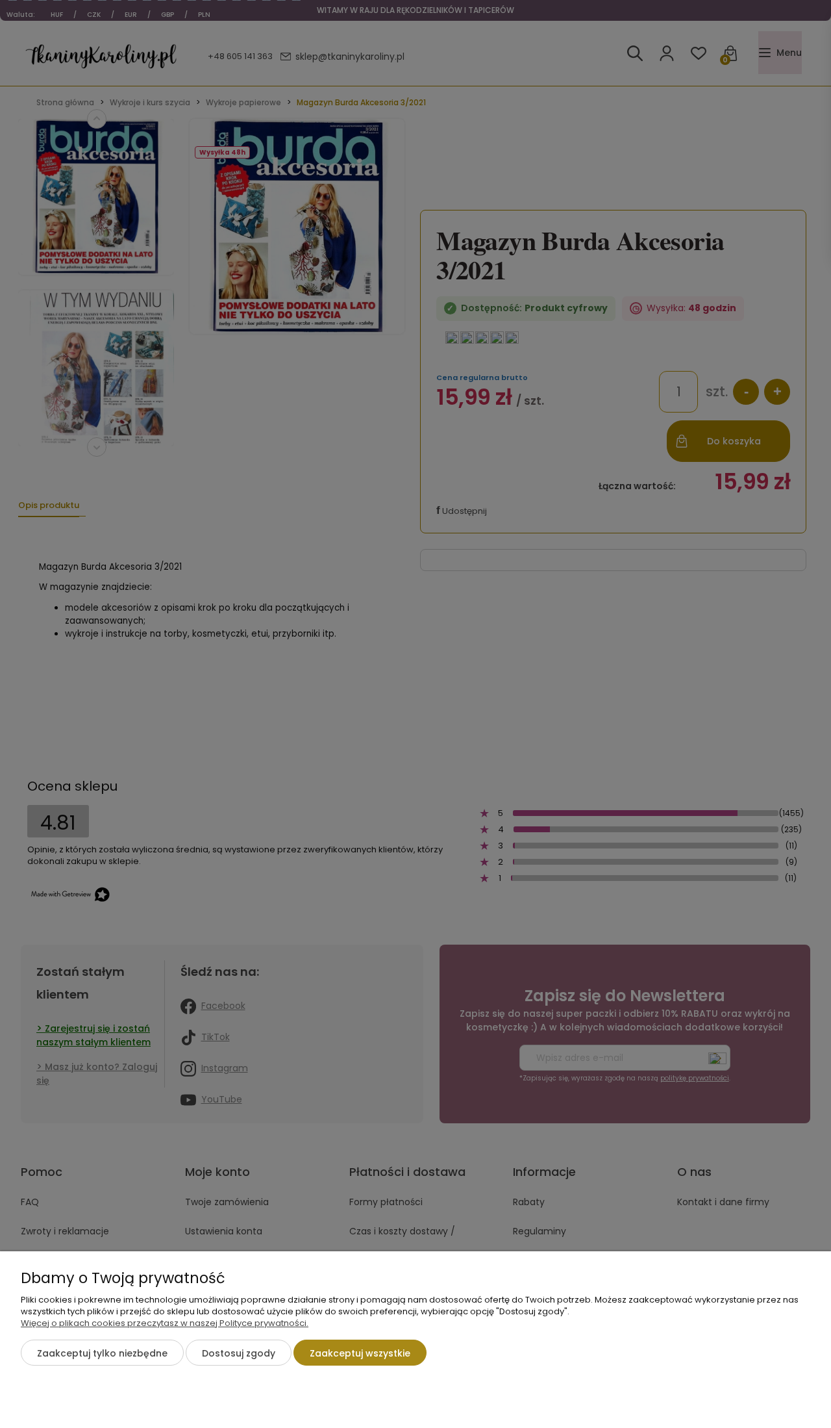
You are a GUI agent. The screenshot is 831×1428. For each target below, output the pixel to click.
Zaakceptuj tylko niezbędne (102, 1353)
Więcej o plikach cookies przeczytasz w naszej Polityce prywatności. (164, 1323)
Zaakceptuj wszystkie (360, 1353)
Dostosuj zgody (238, 1353)
